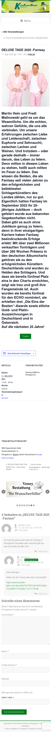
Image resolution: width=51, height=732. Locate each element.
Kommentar (8, 615)
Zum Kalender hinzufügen (19, 353)
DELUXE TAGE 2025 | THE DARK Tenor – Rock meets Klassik (16, 466)
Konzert (5, 398)
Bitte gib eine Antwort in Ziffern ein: (17, 692)
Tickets (25, 336)
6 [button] (29, 505)
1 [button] (17, 505)
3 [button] (22, 505)
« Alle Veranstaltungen (13, 31)
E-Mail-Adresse (9, 665)
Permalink (23, 530)
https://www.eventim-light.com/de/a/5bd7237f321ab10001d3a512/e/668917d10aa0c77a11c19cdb (26, 585)
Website (5, 679)
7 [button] (31, 505)
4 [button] (24, 505)
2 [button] (19, 505)
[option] (25, 490)
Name (5, 651)
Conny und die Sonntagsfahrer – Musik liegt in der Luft (39, 466)
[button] (3, 492)
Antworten (42, 551)
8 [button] (34, 505)
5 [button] (26, 505)
